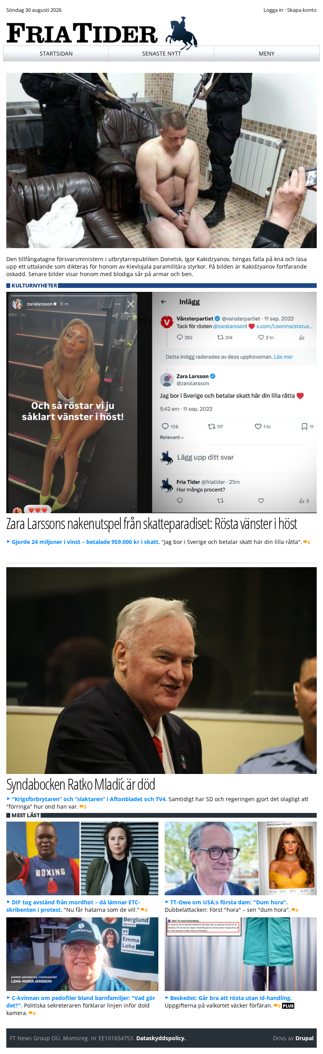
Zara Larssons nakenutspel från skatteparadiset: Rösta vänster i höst (151, 522)
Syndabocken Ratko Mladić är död (80, 783)
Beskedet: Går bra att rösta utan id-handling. (231, 998)
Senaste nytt (161, 53)
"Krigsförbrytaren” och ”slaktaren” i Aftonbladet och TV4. (89, 799)
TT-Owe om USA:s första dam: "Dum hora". (229, 902)
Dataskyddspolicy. (161, 1038)
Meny (267, 53)
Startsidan (56, 53)
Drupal (304, 1038)
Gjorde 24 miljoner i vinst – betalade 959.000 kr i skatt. (86, 542)
